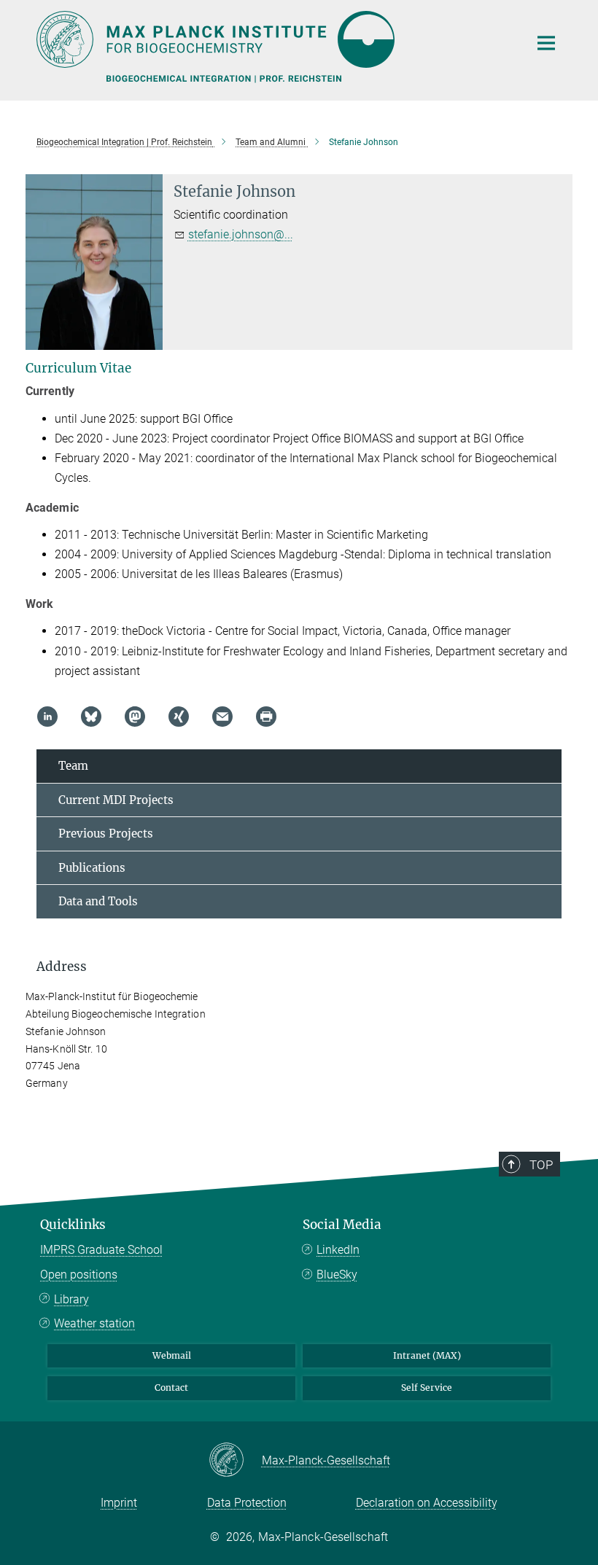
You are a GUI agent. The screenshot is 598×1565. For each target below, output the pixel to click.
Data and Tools (98, 901)
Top (541, 1165)
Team (73, 766)
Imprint (119, 1503)
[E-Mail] (222, 716)
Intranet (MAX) (427, 1355)
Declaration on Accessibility (426, 1503)
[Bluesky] (91, 716)
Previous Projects (105, 833)
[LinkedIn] (47, 716)
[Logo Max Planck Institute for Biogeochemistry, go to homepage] (273, 39)
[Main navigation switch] (546, 43)
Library (71, 1299)
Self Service (426, 1387)
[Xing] (179, 716)
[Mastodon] (135, 716)
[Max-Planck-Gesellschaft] (235, 1460)
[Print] (266, 716)
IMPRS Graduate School (101, 1250)
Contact (171, 1387)
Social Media (342, 1224)
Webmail (171, 1355)
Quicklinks (73, 1224)
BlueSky (337, 1274)
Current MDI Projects (116, 800)
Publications (91, 868)
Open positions (78, 1274)
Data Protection (247, 1503)
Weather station (94, 1323)
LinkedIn (338, 1250)
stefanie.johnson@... (240, 234)
